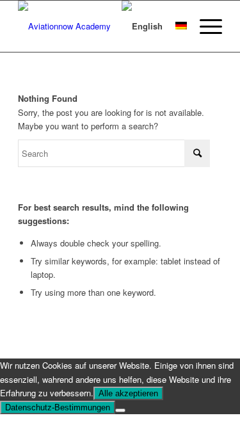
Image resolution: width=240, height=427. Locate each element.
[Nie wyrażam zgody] (120, 410)
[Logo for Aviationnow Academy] (99, 26)
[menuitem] (204, 26)
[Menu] (204, 26)
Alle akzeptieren (128, 393)
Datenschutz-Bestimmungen (57, 407)
